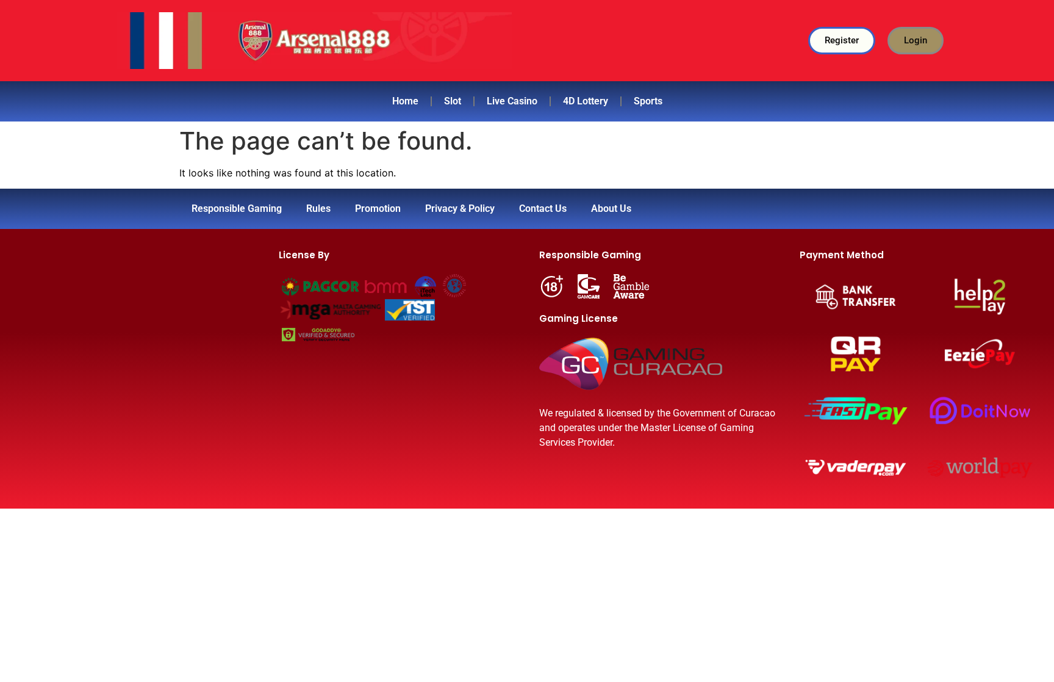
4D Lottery (585, 101)
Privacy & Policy (460, 208)
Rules (318, 208)
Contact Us (543, 208)
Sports (648, 101)
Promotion (378, 208)
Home (405, 101)
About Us (611, 208)
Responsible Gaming (237, 208)
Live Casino (512, 101)
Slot (452, 101)
